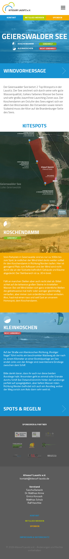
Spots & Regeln (22, 408)
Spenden (57, 17)
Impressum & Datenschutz (34, 537)
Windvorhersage (25, 70)
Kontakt (11, 17)
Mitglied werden (34, 17)
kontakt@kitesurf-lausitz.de (34, 478)
